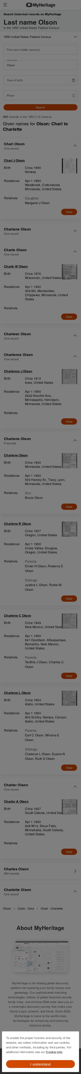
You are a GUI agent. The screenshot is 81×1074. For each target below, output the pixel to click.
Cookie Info (54, 1052)
